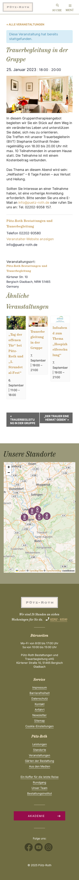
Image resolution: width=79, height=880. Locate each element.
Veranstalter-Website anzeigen (30, 239)
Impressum (39, 687)
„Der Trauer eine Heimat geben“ (56, 417)
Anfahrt (39, 709)
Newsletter (39, 715)
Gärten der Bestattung (39, 761)
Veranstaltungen (39, 755)
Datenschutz (39, 698)
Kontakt (39, 704)
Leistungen (39, 744)
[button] (37, 510)
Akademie (36, 816)
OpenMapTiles (36, 571)
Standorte (39, 750)
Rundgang (39, 782)
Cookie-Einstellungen (39, 726)
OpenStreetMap (54, 571)
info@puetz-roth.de (33, 202)
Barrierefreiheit (40, 693)
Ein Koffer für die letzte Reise (40, 777)
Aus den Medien (39, 766)
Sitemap (39, 720)
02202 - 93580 (58, 620)
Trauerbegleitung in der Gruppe (22, 419)
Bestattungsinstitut (39, 793)
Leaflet (21, 571)
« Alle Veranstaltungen (25, 24)
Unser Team (39, 788)
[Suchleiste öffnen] (57, 5)
